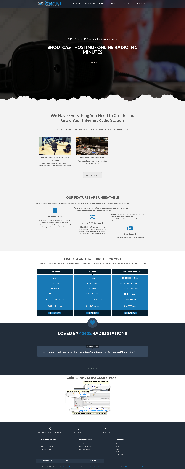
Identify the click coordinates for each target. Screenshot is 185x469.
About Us (114, 4)
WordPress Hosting (84, 449)
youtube (92, 461)
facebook (47, 461)
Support (102, 4)
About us (119, 444)
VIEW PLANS (92, 57)
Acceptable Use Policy (96, 466)
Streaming (76, 4)
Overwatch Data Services (69, 466)
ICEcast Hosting (46, 449)
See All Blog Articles (92, 175)
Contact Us (119, 454)
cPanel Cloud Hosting (85, 446)
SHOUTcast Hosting (47, 446)
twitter (69, 461)
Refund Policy (125, 466)
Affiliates (119, 451)
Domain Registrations (85, 444)
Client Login (140, 4)
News (118, 446)
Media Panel (127, 4)
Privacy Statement (116, 466)
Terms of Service (106, 466)
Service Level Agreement (136, 466)
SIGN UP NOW (55, 313)
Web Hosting (90, 4)
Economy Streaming (47, 444)
